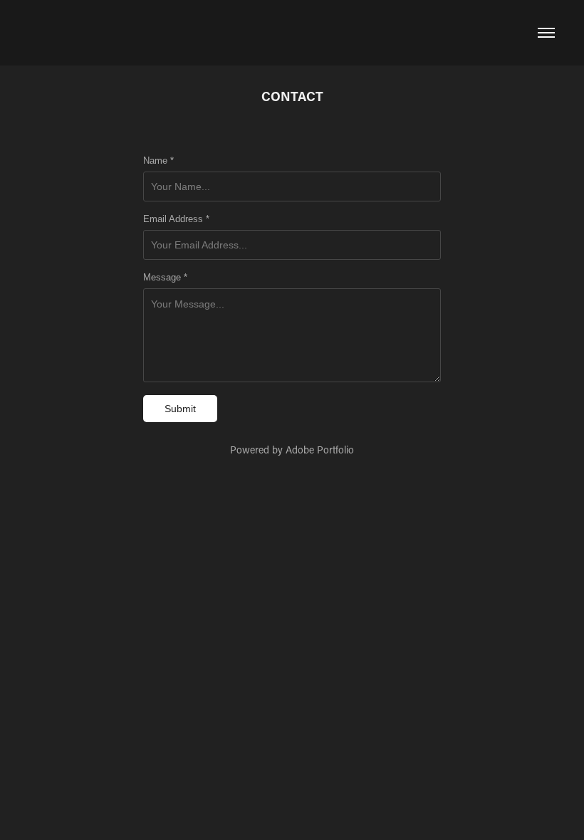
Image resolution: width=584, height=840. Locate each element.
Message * (165, 278)
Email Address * (176, 219)
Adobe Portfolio (320, 449)
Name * (158, 161)
